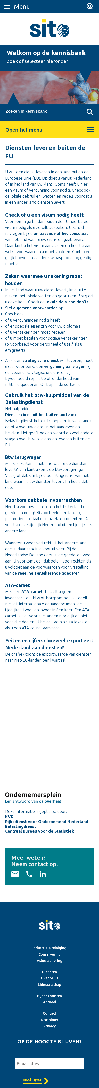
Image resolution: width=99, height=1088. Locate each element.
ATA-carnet (32, 591)
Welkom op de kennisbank (46, 52)
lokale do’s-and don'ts (67, 302)
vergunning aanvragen (64, 366)
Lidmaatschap (49, 984)
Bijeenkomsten (49, 996)
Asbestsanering (49, 961)
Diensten (49, 972)
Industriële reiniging (49, 948)
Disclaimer (49, 1020)
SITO (49, 28)
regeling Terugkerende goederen (49, 573)
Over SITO (49, 978)
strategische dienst (40, 360)
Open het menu (23, 130)
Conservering (49, 954)
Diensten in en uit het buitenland (36, 414)
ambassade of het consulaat (61, 233)
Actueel (49, 1002)
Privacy (49, 1026)
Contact (49, 1013)
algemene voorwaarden (35, 308)
